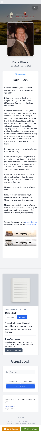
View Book (10, 317)
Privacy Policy (15, 424)
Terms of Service (26, 424)
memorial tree (31, 222)
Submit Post (20, 386)
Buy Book (22, 317)
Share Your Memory (14, 350)
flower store (31, 224)
